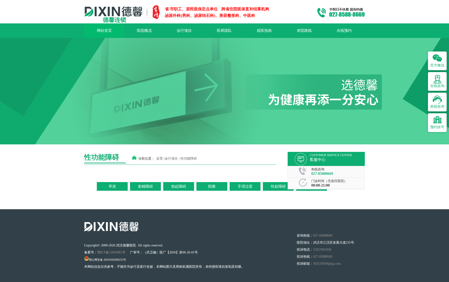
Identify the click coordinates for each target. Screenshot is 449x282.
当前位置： (146, 158)
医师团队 (224, 31)
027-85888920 (322, 256)
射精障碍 (145, 186)
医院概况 (144, 31)
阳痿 (212, 186)
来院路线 (304, 31)
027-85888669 (322, 174)
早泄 (112, 186)
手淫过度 (245, 186)
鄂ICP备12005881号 (111, 252)
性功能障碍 (189, 158)
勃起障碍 (178, 186)
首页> (160, 158)
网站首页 (104, 31)
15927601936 (322, 249)
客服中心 (318, 159)
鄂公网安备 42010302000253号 (107, 259)
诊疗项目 (184, 31)
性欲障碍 (278, 186)
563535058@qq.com (327, 263)
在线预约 (344, 31)
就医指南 (264, 31)
